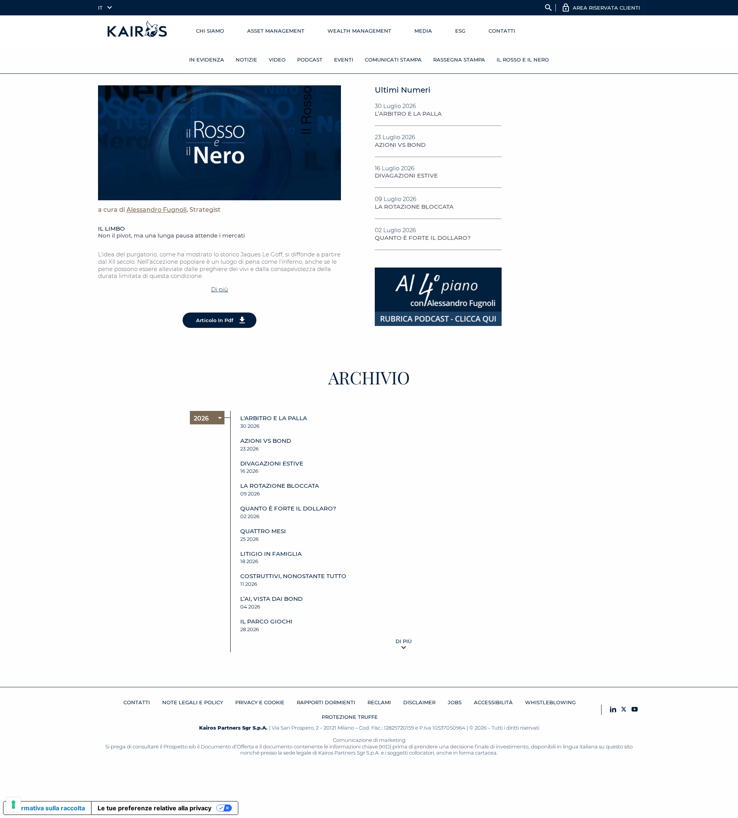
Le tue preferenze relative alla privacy (154, 808)
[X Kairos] (623, 710)
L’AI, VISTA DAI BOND (271, 598)
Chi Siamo (210, 31)
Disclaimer (419, 702)
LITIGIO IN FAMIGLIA (271, 553)
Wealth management (359, 31)
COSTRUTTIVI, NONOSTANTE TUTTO (293, 576)
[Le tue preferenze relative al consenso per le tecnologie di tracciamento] (13, 804)
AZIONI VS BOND (400, 144)
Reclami (379, 702)
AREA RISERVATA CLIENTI (606, 8)
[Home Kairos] (137, 30)
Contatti (502, 31)
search (548, 7)
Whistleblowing (550, 702)
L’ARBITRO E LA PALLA (408, 113)
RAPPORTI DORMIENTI (326, 702)
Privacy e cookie (259, 702)
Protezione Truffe (350, 717)
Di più (219, 289)
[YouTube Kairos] (634, 710)
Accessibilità (493, 702)
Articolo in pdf (214, 320)
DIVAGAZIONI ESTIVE (406, 175)
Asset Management (275, 31)
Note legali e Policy (192, 702)
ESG (460, 31)
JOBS (455, 702)
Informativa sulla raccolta (47, 808)
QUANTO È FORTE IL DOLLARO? (423, 237)
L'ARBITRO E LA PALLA (273, 418)
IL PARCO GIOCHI (266, 621)
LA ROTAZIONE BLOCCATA (414, 206)
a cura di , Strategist (159, 209)
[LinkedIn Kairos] (613, 710)
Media (423, 31)
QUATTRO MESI (263, 531)
